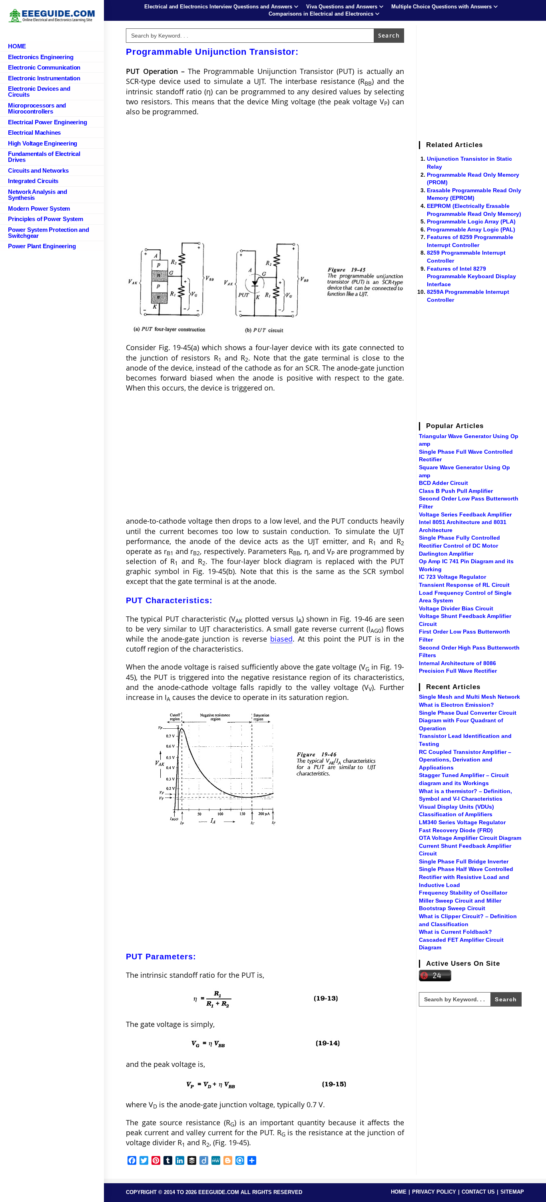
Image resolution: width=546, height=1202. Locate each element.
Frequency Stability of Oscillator (463, 892)
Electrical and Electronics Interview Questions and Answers (218, 7)
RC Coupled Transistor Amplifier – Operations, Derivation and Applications (465, 760)
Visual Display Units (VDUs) (456, 806)
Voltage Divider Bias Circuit (456, 608)
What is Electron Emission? (456, 705)
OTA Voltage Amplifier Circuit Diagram (470, 838)
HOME (399, 1192)
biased (281, 639)
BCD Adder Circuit (443, 483)
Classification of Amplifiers (455, 814)
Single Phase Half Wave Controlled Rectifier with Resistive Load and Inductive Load (466, 877)
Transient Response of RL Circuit (464, 585)
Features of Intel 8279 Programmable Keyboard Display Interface (471, 276)
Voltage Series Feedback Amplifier (465, 514)
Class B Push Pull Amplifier (456, 491)
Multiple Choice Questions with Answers (441, 7)
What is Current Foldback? (455, 932)
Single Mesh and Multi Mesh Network (469, 697)
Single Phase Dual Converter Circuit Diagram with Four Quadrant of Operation (467, 721)
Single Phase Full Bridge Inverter (463, 861)
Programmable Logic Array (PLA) (471, 221)
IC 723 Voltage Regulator (452, 577)
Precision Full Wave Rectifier (458, 671)
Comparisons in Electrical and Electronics (321, 14)
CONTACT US (478, 1192)
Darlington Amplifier (446, 553)
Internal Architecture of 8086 (457, 663)
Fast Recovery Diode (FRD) (456, 830)
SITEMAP (512, 1192)
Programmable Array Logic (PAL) (471, 229)
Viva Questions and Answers (341, 7)
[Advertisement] (265, 181)
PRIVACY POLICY (434, 1192)
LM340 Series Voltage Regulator (462, 822)
